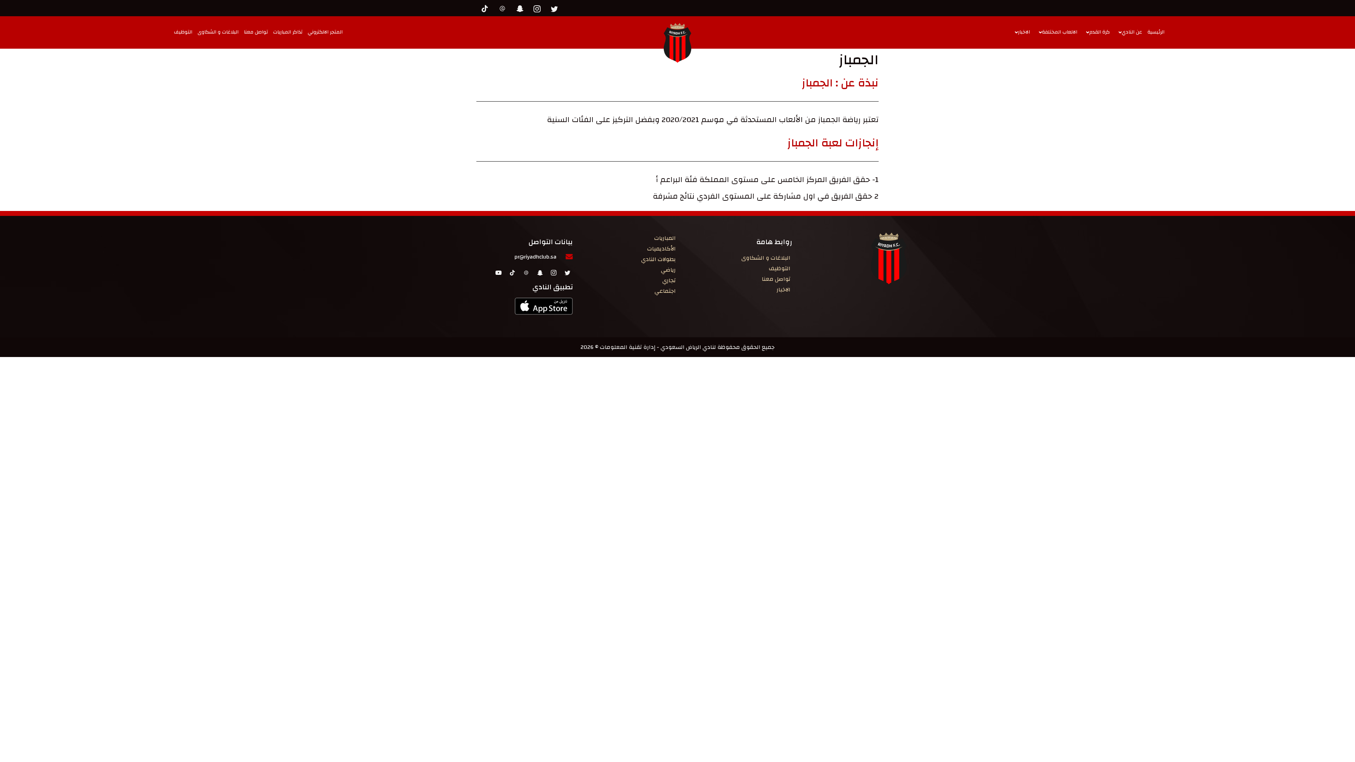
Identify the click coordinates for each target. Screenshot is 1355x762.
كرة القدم (1099, 32)
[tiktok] (487, 7)
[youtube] (498, 272)
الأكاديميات (661, 248)
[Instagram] (539, 7)
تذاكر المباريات (287, 32)
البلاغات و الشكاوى (218, 32)
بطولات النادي (658, 259)
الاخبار (1024, 32)
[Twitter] (556, 7)
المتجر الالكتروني (325, 32)
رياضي (668, 270)
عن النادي (1132, 32)
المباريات (665, 238)
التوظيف (183, 32)
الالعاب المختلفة (1059, 32)
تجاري (669, 280)
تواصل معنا (256, 32)
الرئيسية (1156, 32)
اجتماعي (665, 291)
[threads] (504, 7)
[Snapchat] (521, 7)
